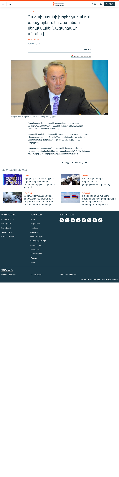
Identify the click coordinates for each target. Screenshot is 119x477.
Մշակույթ (33, 258)
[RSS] (89, 220)
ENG (94, 4)
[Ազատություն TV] (100, 4)
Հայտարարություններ (68, 274)
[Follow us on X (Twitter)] (67, 220)
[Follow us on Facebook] (62, 220)
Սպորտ (26, 176)
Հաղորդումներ (6, 232)
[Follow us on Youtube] (73, 220)
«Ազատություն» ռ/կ (8, 274)
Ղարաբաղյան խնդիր (38, 241)
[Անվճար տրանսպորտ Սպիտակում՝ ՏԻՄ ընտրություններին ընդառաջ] (70, 179)
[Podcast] (95, 220)
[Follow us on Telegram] (78, 220)
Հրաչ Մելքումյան (34, 39)
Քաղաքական (35, 224)
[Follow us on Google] (100, 220)
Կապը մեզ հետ (36, 274)
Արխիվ (32, 262)
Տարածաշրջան (36, 245)
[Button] (87, 49)
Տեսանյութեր (6, 224)
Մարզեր (85, 176)
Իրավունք (28, 193)
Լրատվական (6, 228)
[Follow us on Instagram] (84, 220)
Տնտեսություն (35, 232)
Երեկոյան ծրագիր (7, 236)
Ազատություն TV (7, 219)
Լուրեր (31, 11)
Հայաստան (86, 193)
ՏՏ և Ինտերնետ (36, 254)
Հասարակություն (36, 236)
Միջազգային (35, 249)
